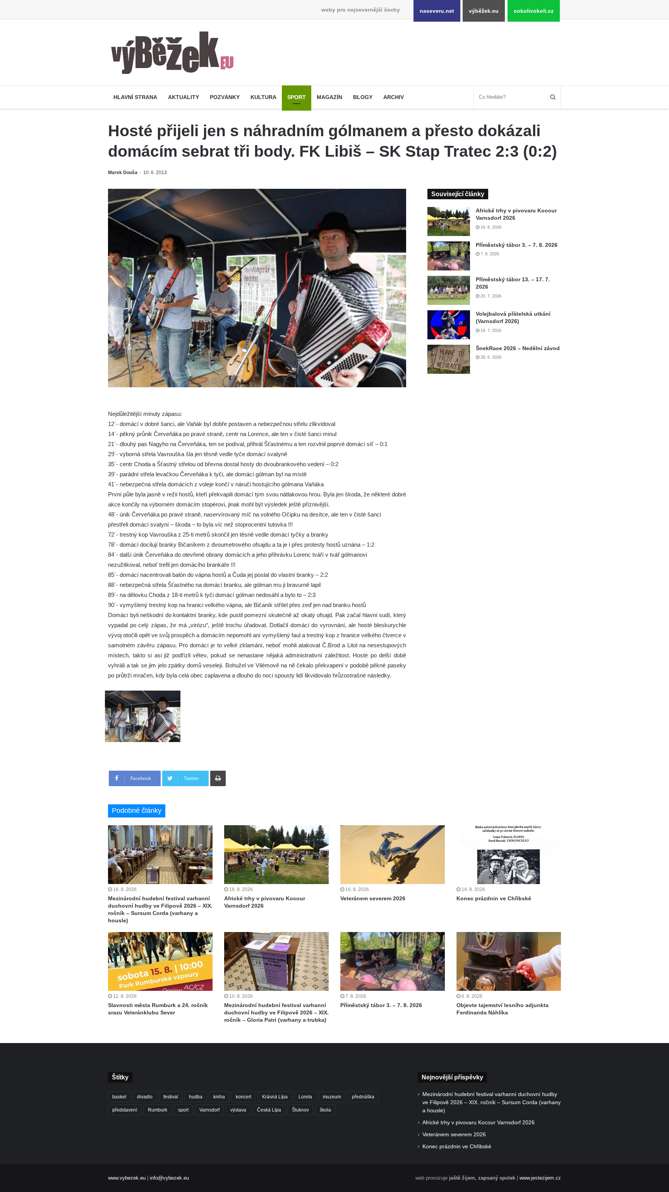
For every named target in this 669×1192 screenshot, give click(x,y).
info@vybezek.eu (169, 1178)
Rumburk (157, 1110)
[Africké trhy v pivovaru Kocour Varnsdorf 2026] (448, 221)
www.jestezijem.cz (540, 1178)
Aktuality (183, 97)
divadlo (145, 1097)
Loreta (305, 1097)
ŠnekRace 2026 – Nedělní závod (518, 348)
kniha (219, 1097)
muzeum (332, 1097)
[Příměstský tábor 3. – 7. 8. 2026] (448, 255)
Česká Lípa (269, 1110)
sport (183, 1110)
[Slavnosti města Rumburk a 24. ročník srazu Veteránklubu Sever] (160, 961)
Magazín (329, 97)
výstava (238, 1110)
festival (170, 1097)
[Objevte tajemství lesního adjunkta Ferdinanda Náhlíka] (508, 961)
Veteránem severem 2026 (372, 898)
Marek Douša (122, 172)
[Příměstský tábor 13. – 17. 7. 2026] (448, 290)
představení (124, 1110)
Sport (296, 97)
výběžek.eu (484, 11)
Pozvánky (225, 97)
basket (119, 1097)
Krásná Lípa (275, 1097)
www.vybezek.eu (127, 1178)
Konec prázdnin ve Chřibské (493, 898)
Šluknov (300, 1110)
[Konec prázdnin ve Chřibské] (508, 854)
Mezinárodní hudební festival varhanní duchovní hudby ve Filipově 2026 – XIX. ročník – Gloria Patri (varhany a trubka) (276, 1012)
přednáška (363, 1097)
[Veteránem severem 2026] (392, 854)
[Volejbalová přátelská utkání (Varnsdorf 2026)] (448, 324)
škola (325, 1110)
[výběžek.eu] (175, 54)
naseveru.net (437, 11)
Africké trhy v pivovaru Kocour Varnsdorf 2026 (478, 1122)
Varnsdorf (209, 1110)
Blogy (362, 97)
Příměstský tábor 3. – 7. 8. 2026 (517, 245)
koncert (243, 1097)
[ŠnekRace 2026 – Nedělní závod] (448, 359)
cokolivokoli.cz (534, 11)
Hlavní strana (135, 97)
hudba (195, 1097)
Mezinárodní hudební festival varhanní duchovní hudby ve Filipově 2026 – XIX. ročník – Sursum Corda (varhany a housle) (491, 1102)
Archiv (393, 97)
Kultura (263, 97)
